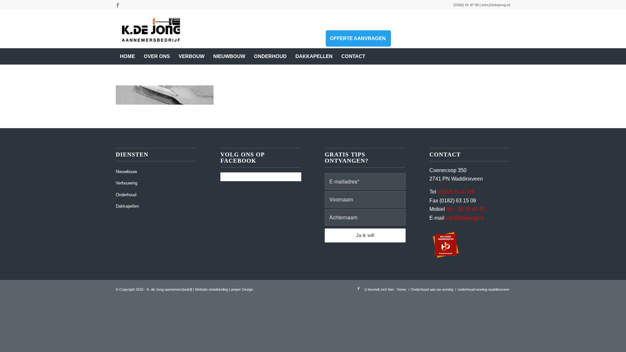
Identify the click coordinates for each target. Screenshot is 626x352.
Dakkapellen (127, 206)
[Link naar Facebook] (118, 5)
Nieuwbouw (126, 171)
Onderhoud (126, 194)
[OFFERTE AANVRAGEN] (373, 56)
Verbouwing (126, 183)
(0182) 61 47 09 (466, 5)
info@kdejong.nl (496, 5)
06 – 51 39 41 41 (465, 209)
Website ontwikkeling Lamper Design (224, 289)
